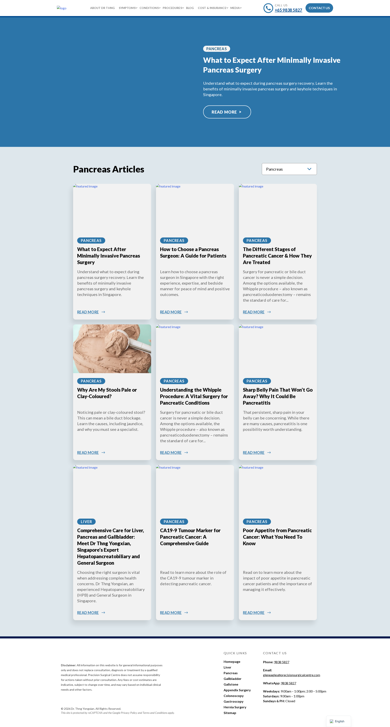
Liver (86, 521)
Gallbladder (233, 678)
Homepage (232, 661)
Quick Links (235, 653)
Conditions (149, 8)
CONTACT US (319, 8)
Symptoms (127, 8)
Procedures (172, 8)
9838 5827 (281, 662)
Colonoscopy (234, 696)
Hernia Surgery (235, 707)
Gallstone (231, 684)
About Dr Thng (102, 8)
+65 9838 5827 (288, 10)
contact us (275, 653)
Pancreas (216, 49)
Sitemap (230, 713)
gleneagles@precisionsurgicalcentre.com (291, 675)
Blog (190, 8)
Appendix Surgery (237, 690)
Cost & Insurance (212, 8)
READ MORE (224, 111)
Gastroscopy (234, 701)
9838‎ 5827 (288, 683)
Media (235, 8)
